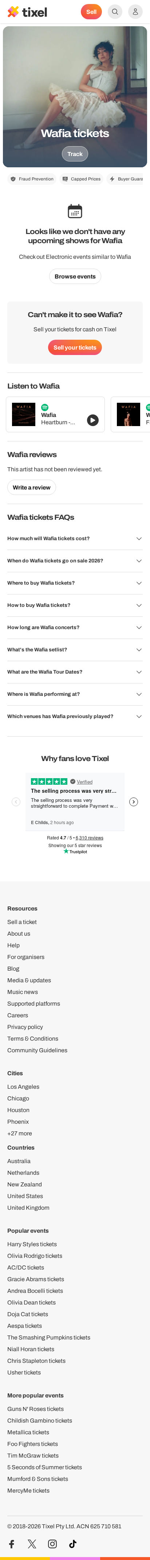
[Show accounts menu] (135, 11)
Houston (18, 1110)
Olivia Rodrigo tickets (34, 1256)
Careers (17, 1015)
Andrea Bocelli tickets (35, 1291)
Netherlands (23, 1173)
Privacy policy (25, 1027)
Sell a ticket (22, 922)
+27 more (19, 1133)
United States (25, 1196)
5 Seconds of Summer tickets (44, 1467)
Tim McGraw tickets (33, 1455)
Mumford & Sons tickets (37, 1479)
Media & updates (29, 980)
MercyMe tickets (28, 1490)
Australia (19, 1161)
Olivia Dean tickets (31, 1302)
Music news (22, 992)
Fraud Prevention (36, 179)
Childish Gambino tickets (39, 1420)
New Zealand (24, 1184)
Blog (13, 968)
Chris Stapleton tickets (36, 1361)
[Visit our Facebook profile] (11, 1544)
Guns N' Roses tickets (35, 1409)
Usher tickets (24, 1372)
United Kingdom (28, 1208)
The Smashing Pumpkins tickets (48, 1337)
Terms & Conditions (32, 1038)
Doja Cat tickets (27, 1314)
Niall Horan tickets (30, 1349)
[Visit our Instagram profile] (52, 1544)
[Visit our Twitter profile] (32, 1544)
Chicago (18, 1098)
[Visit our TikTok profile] (72, 1544)
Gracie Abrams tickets (35, 1279)
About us (18, 933)
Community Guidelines (37, 1050)
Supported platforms (33, 1003)
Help (13, 945)
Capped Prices (85, 179)
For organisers (25, 957)
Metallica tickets (28, 1432)
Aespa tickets (24, 1326)
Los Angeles (23, 1087)
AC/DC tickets (25, 1267)
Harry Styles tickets (32, 1244)
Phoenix (18, 1122)
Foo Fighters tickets (32, 1444)
